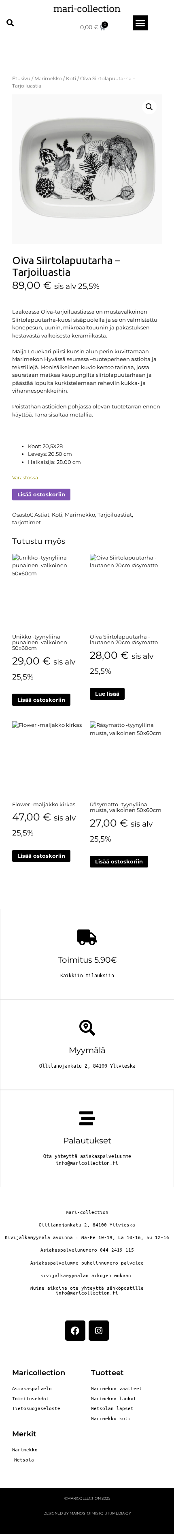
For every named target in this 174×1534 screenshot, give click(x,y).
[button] (10, 23)
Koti (71, 78)
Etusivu (21, 78)
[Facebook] (75, 1330)
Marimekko (48, 78)
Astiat (41, 514)
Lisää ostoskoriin (41, 494)
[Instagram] (99, 1330)
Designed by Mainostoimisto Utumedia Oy (87, 1513)
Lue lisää (107, 693)
